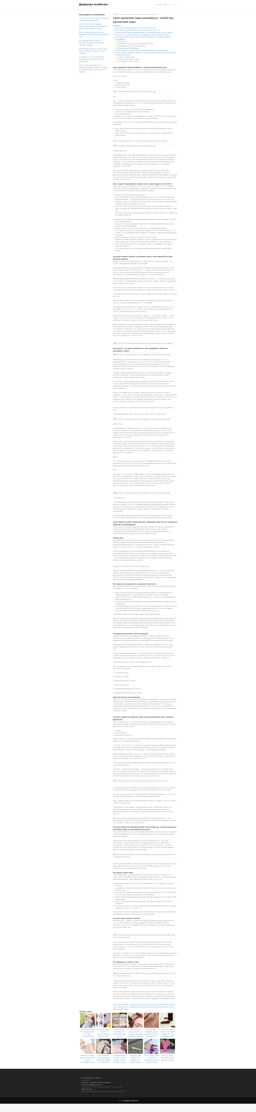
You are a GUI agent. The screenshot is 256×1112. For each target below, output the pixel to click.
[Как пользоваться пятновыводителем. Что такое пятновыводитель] (87, 1027)
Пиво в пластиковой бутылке (166, 1005)
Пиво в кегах (136, 1005)
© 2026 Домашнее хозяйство (91, 1078)
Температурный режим (136, 1007)
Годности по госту (148, 1005)
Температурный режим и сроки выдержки (131, 46)
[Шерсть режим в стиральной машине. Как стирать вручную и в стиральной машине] (103, 1053)
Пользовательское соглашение (100, 1082)
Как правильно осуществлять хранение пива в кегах (135, 44)
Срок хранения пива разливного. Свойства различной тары (135, 28)
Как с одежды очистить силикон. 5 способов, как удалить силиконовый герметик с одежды (91, 43)
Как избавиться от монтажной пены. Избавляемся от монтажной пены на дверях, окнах (91, 59)
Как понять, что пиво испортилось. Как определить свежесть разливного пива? (142, 35)
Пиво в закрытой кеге (120, 1007)
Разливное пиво (122, 1009)
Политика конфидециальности (91, 1085)
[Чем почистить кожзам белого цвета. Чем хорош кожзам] (119, 1027)
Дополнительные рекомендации (128, 48)
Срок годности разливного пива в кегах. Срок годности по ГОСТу (137, 30)
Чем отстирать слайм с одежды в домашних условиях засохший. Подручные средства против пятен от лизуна (93, 26)
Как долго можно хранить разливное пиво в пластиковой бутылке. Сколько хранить (144, 32)
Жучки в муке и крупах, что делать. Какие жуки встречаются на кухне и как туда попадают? (93, 51)
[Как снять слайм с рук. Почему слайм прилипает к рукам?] (167, 1053)
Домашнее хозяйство (93, 4)
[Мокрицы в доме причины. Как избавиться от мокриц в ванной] (135, 1053)
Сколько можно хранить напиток (128, 59)
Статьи (174, 4)
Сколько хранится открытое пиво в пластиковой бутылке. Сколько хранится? (141, 50)
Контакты (84, 1082)
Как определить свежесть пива (128, 61)
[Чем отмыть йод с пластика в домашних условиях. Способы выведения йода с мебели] (167, 1027)
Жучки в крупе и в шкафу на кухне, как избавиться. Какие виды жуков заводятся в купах (94, 34)
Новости (167, 4)
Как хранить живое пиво (125, 57)
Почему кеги (121, 41)
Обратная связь (86, 1089)
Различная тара (126, 1005)
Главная (158, 4)
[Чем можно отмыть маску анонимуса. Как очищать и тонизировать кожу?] (87, 1053)
